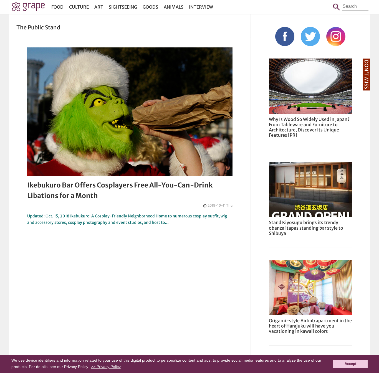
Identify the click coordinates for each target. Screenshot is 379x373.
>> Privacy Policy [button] (106, 366)
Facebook (284, 36)
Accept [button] (350, 364)
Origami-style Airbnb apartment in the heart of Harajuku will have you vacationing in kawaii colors (310, 326)
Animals (173, 7)
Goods (150, 7)
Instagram (335, 36)
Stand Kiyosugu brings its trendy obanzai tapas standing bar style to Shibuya (306, 228)
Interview (201, 7)
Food (57, 7)
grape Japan (28, 8)
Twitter (310, 36)
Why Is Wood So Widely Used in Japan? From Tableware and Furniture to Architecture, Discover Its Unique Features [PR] (309, 127)
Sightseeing (123, 7)
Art (98, 7)
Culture (79, 7)
